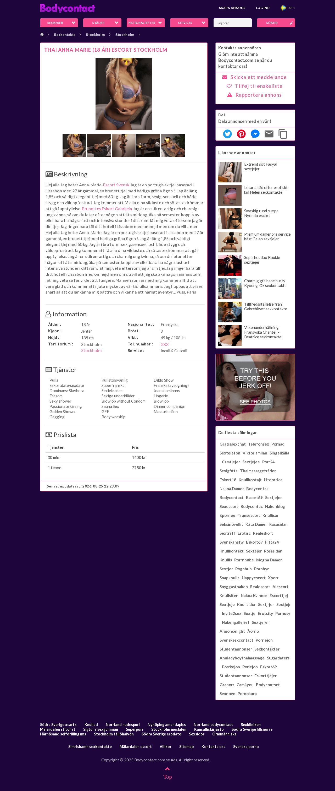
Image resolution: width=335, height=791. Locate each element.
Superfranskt (113, 385)
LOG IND (263, 8)
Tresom (56, 395)
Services (185, 22)
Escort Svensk (116, 184)
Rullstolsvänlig (115, 380)
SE (289, 8)
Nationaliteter (142, 22)
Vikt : (133, 337)
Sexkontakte (64, 34)
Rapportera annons (259, 95)
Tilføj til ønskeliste (259, 86)
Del (221, 114)
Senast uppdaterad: (83, 486)
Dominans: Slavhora (66, 390)
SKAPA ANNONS (232, 8)
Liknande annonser (237, 152)
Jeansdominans (167, 390)
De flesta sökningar (237, 432)
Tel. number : (140, 344)
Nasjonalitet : (141, 324)
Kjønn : (55, 330)
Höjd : (54, 337)
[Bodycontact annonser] (67, 8)
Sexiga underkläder (118, 395)
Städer (98, 22)
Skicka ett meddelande (259, 77)
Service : (136, 350)
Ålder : (54, 324)
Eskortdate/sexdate (66, 385)
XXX (165, 344)
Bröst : (134, 330)
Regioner (55, 22)
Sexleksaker (112, 390)
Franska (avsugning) (171, 385)
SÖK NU (272, 22)
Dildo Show (164, 380)
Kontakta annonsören (239, 47)
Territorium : (60, 344)
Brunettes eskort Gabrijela (107, 208)
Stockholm (95, 34)
